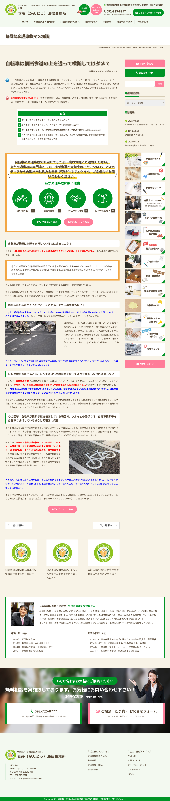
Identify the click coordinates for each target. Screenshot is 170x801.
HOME (25, 21)
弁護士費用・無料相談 (44, 21)
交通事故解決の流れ (70, 21)
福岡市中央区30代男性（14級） (140, 145)
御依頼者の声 (91, 21)
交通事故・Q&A (124, 21)
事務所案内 (142, 21)
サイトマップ (134, 769)
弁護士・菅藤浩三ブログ (139, 751)
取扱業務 (107, 21)
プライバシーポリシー (138, 764)
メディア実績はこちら (46, 222)
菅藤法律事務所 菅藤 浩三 (81, 605)
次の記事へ (106, 525)
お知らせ (132, 755)
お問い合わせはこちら (78, 222)
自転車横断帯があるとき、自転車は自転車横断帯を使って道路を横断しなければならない (61, 129)
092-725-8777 (116, 11)
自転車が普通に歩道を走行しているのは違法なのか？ (45, 120)
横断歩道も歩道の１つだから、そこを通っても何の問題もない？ (50, 124)
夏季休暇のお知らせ (134, 134)
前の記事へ (19, 525)
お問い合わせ (134, 760)
